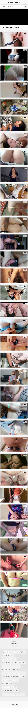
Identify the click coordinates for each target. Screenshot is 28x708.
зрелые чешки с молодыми (9, 659)
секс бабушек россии (7, 662)
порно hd (14, 645)
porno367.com (14, 2)
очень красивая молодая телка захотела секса (12, 673)
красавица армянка (7, 683)
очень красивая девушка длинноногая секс (13, 676)
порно (14, 641)
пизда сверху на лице (7, 655)
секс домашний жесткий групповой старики (13, 694)
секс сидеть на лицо (20, 662)
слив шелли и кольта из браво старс (11, 666)
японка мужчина (21, 652)
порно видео (14, 643)
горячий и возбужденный (8, 652)
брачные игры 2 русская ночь (9, 690)
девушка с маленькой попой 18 (10, 669)
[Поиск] (25, 6)
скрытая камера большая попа (10, 680)
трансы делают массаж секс (9, 687)
